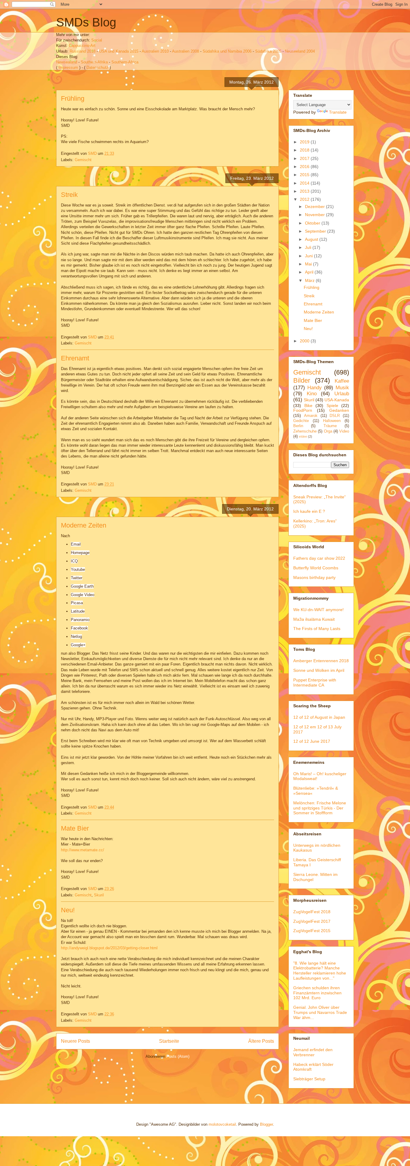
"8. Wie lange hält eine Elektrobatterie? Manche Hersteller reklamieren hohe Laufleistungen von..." (319, 971)
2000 (305, 340)
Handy (314, 387)
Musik (342, 387)
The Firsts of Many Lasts (316, 628)
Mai (309, 264)
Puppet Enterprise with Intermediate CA (314, 682)
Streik (69, 194)
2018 (305, 150)
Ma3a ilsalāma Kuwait (314, 619)
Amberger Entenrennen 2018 (321, 660)
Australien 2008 (185, 51)
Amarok (311, 416)
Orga (328, 431)
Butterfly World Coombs (315, 567)
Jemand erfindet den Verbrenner (313, 1052)
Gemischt (83, 160)
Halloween (332, 421)
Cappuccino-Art (82, 45)
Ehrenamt (75, 358)
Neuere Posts (75, 1041)
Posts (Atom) (177, 1056)
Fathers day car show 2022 (319, 558)
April (310, 272)
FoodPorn (302, 410)
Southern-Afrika (94, 62)
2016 (305, 166)
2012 (305, 199)
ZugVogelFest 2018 (311, 911)
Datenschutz (97, 67)
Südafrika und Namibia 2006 (227, 51)
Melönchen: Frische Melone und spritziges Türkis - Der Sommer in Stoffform (319, 808)
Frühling (72, 98)
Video (344, 431)
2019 (305, 141)
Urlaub (341, 393)
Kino (312, 393)
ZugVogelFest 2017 (311, 921)
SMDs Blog (86, 22)
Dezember (315, 206)
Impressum (68, 67)
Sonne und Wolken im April (318, 670)
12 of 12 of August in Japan (319, 717)
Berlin (298, 426)
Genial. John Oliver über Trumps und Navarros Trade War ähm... (320, 1012)
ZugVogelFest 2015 (311, 930)
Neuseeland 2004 (300, 51)
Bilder (301, 380)
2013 (305, 191)
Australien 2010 (155, 51)
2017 (305, 158)
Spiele (332, 405)
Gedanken (339, 410)
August (312, 239)
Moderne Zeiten (83, 525)
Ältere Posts (261, 1041)
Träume (330, 426)
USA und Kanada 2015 (118, 51)
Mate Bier (75, 828)
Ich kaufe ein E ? (309, 511)
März (310, 280)
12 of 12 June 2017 (311, 741)
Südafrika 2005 (268, 51)
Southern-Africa (124, 62)
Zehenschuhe (305, 431)
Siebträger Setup (309, 1078)
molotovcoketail (222, 1124)
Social (96, 40)
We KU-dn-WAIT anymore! (318, 609)
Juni (309, 255)
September (316, 231)
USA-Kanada (336, 399)
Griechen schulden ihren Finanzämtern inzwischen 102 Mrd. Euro (317, 992)
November (315, 214)
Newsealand (66, 62)
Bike (308, 405)
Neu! (68, 910)
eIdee (303, 436)
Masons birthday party (314, 577)
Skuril (99, 895)
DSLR (335, 416)
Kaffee (342, 381)
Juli (308, 247)
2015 (305, 174)
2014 (305, 183)
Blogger (266, 1124)
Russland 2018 (82, 51)
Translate (338, 112)
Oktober (313, 223)
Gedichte (301, 421)
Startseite (169, 1041)
